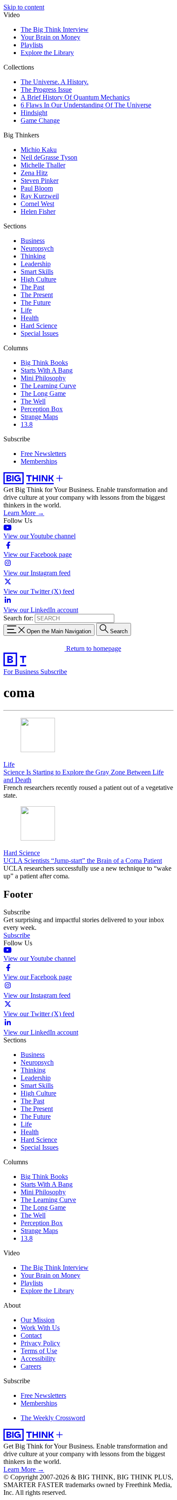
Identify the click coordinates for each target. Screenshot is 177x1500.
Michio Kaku (39, 149)
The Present (37, 294)
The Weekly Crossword (53, 1417)
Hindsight (34, 112)
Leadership (36, 263)
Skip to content (23, 7)
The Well (33, 401)
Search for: (18, 618)
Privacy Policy (40, 1343)
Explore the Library (47, 52)
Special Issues (39, 333)
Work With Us (40, 1327)
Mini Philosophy (43, 378)
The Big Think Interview (54, 29)
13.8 (27, 424)
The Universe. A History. (54, 81)
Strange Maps (39, 416)
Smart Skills (37, 271)
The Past (32, 287)
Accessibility (38, 1358)
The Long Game (43, 393)
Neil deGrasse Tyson (49, 157)
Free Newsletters (43, 453)
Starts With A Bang (47, 370)
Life (26, 310)
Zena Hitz (34, 172)
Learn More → (23, 512)
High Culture (38, 279)
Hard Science (39, 325)
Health (30, 318)
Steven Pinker (39, 180)
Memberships (39, 461)
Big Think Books (44, 362)
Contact (31, 1335)
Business (33, 240)
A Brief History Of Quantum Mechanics (75, 97)
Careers (31, 1366)
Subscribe (53, 671)
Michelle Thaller (43, 165)
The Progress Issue (46, 89)
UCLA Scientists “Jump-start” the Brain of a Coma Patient (82, 860)
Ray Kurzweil (40, 196)
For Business (21, 671)
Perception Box (42, 409)
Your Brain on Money (50, 37)
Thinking (33, 256)
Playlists (32, 45)
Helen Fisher (38, 211)
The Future (36, 302)
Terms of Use (39, 1350)
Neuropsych (37, 248)
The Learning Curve (48, 385)
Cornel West (37, 203)
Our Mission (38, 1320)
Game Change (40, 120)
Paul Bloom (37, 188)
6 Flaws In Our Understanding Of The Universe (86, 105)
